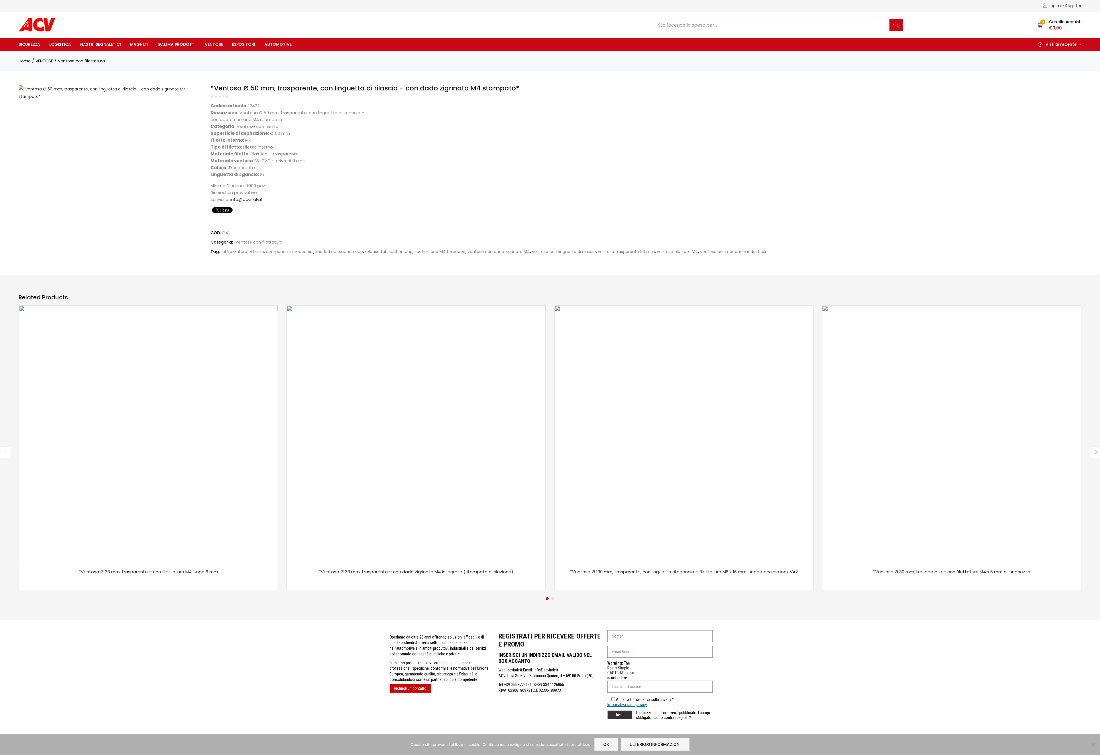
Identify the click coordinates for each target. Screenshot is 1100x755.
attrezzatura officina (243, 251)
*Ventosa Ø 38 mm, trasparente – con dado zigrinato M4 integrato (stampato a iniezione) (416, 572)
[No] (1093, 744)
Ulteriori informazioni (655, 744)
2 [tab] (552, 598)
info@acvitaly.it (246, 199)
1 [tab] (547, 598)
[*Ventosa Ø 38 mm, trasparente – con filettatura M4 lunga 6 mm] (148, 435)
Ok (606, 744)
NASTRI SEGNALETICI (100, 44)
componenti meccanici (289, 251)
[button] (1059, 25)
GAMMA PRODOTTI (177, 44)
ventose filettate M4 (677, 251)
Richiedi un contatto (410, 688)
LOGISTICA (60, 44)
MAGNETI (139, 44)
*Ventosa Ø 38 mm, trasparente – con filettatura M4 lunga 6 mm (148, 572)
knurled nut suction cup (339, 251)
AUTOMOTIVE (278, 44)
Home (25, 61)
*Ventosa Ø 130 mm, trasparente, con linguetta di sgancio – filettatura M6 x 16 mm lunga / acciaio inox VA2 (684, 572)
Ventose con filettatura (81, 61)
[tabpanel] (148, 447)
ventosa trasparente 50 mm (626, 251)
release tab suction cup (388, 251)
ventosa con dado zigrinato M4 (498, 251)
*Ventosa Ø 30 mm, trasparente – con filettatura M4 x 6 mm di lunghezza (951, 572)
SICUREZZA (29, 44)
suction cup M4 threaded (440, 251)
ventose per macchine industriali (733, 251)
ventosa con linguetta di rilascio (564, 251)
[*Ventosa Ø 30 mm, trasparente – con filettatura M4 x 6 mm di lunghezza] (951, 435)
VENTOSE (214, 44)
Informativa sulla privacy (627, 704)
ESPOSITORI (243, 44)
